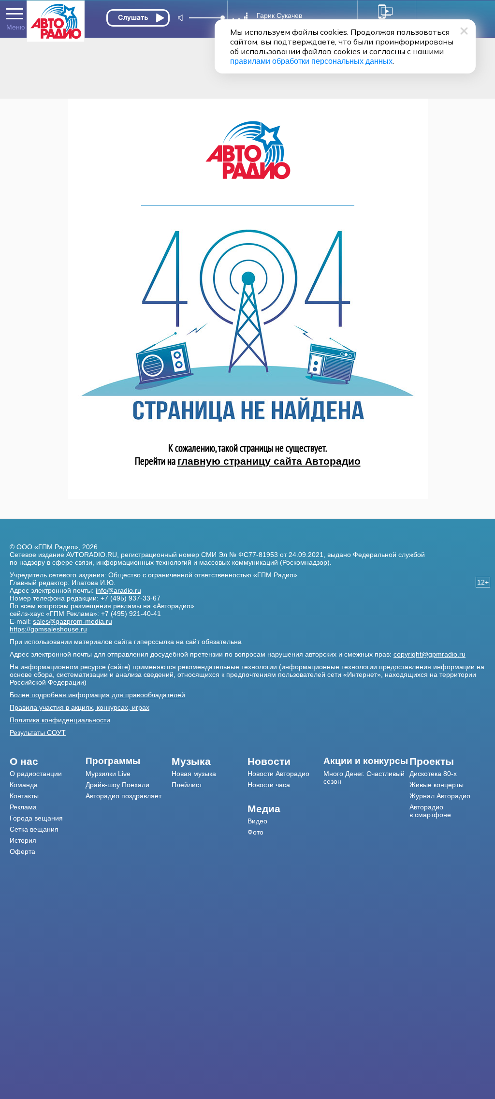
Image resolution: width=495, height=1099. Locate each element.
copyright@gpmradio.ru (429, 654)
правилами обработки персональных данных (311, 61)
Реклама (23, 807)
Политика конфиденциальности (60, 720)
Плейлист (187, 785)
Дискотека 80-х (433, 773)
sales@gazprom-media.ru (72, 621)
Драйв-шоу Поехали (117, 785)
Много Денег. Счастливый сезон (364, 777)
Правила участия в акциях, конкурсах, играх (79, 707)
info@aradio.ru (118, 590)
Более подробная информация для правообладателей (97, 695)
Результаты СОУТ (38, 732)
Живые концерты (436, 785)
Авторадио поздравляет (123, 796)
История (23, 840)
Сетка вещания (34, 829)
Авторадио (430, 811)
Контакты (24, 796)
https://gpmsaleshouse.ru (48, 629)
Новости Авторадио (278, 773)
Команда (24, 785)
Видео (257, 821)
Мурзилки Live (108, 773)
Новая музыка (194, 773)
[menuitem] (48, 761)
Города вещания (36, 818)
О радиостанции (36, 773)
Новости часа (269, 785)
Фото (255, 832)
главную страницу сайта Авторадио (269, 461)
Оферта (22, 851)
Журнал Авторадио (439, 796)
